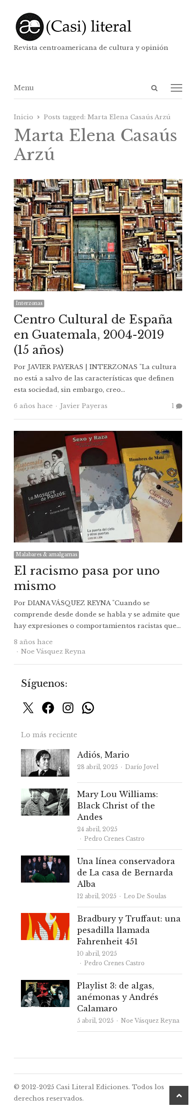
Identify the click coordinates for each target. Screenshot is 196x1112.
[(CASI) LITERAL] (98, 26)
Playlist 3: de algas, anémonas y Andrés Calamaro (117, 997)
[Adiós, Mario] (45, 755)
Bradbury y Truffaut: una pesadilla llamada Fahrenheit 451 (129, 930)
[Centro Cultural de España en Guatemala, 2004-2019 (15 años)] (98, 185)
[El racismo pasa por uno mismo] (98, 436)
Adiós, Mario (103, 755)
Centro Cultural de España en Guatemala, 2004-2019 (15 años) (93, 335)
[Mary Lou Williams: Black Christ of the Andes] (45, 794)
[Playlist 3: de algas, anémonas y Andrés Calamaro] (45, 985)
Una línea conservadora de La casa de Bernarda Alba (126, 872)
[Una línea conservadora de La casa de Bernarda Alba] (45, 861)
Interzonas (29, 303)
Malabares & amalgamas (46, 554)
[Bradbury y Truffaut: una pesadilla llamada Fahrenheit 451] (45, 918)
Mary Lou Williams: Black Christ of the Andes (117, 805)
